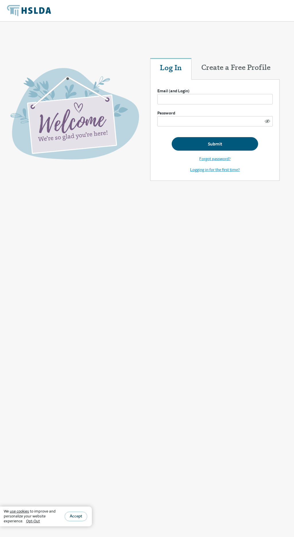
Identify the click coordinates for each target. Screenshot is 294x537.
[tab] (171, 69)
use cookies (19, 511)
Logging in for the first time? (215, 169)
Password (166, 113)
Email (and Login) (173, 90)
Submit (215, 144)
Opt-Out (33, 521)
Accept (76, 516)
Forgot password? (215, 158)
